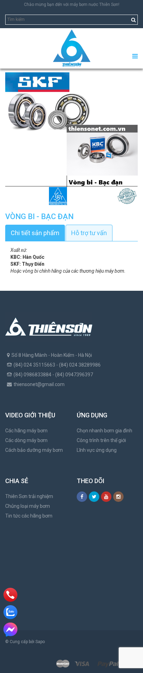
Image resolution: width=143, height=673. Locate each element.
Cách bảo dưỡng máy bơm (34, 450)
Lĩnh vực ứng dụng (97, 450)
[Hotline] (10, 595)
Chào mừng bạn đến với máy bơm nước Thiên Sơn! (71, 4)
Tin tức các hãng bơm (28, 516)
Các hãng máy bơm (26, 430)
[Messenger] (10, 629)
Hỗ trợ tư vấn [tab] (89, 233)
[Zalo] (10, 612)
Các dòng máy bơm (26, 440)
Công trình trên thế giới (101, 440)
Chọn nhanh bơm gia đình (104, 430)
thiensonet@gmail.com (39, 384)
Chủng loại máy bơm (27, 506)
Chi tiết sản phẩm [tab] (35, 233)
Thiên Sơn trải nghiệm (29, 496)
